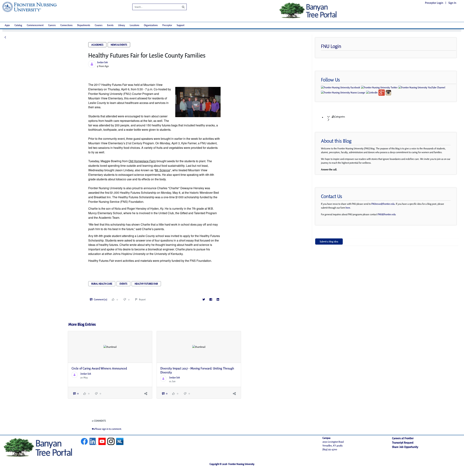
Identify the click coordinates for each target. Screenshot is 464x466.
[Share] (145, 393)
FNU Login (331, 46)
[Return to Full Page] (5, 37)
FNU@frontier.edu (387, 214)
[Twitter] (203, 299)
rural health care (101, 283)
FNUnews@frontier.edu (383, 203)
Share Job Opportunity (405, 447)
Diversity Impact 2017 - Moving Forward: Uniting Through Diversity (197, 370)
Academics (97, 44)
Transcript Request (402, 442)
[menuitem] (7, 25)
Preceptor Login (434, 3)
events (123, 283)
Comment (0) (100, 299)
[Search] (180, 7)
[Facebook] (211, 299)
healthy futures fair (146, 283)
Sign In (452, 3)
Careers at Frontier (403, 438)
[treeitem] (390, 118)
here (348, 207)
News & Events (119, 44)
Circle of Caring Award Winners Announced (99, 368)
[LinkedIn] (218, 299)
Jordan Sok (102, 62)
